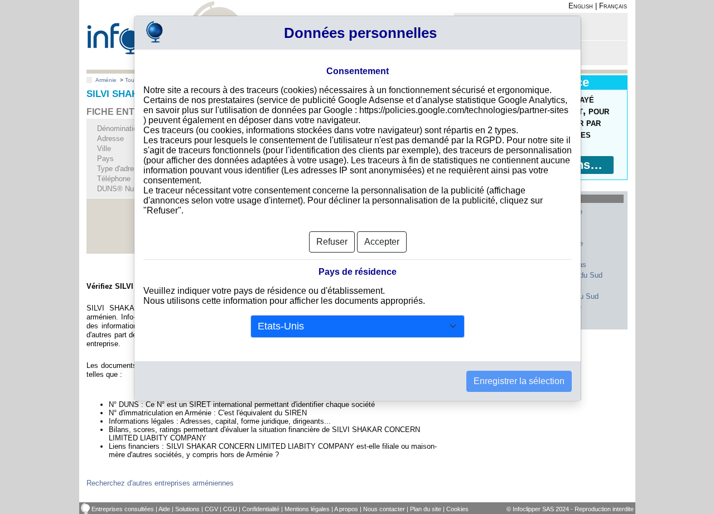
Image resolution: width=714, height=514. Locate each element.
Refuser (332, 241)
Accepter (381, 241)
